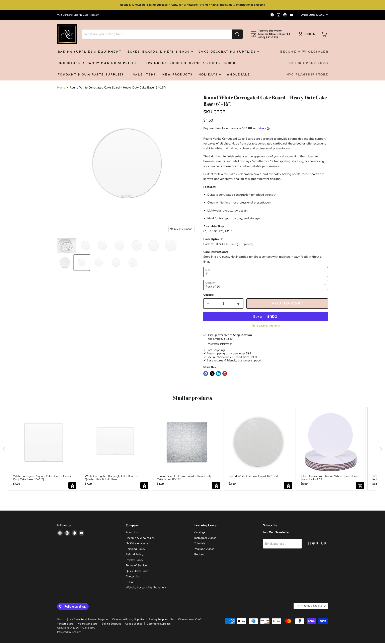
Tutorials (199, 543)
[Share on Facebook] (205, 373)
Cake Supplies (133, 624)
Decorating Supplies (158, 624)
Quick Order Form (308, 63)
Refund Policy (134, 554)
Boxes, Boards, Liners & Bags (158, 51)
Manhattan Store (87, 624)
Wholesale (238, 74)
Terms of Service (136, 565)
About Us (132, 532)
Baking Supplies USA (161, 619)
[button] (4, 448)
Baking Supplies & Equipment (89, 51)
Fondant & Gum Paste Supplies (91, 74)
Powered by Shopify (69, 632)
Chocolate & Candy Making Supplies (97, 63)
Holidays (208, 74)
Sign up (317, 543)
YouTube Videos (204, 549)
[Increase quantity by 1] (239, 303)
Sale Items (144, 74)
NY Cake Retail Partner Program (89, 619)
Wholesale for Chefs (190, 619)
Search (61, 619)
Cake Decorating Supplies (227, 51)
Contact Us (133, 576)
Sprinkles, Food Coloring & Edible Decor (190, 63)
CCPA (129, 582)
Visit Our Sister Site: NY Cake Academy (78, 14)
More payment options (265, 325)
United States (313, 14)
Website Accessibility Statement (146, 587)
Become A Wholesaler (304, 51)
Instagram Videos (205, 538)
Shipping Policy (135, 549)
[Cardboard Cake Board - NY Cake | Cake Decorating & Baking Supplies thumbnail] (85, 245)
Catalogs (199, 532)
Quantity (208, 294)
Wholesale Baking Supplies (128, 619)
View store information (220, 344)
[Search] (237, 34)
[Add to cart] (72, 485)
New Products (177, 74)
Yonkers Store (65, 624)
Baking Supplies (111, 624)
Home (61, 87)
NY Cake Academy (137, 543)
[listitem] (43, 449)
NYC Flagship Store (307, 74)
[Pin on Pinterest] (224, 373)
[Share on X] (212, 373)
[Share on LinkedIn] (218, 373)
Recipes (199, 554)
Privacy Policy (134, 560)
